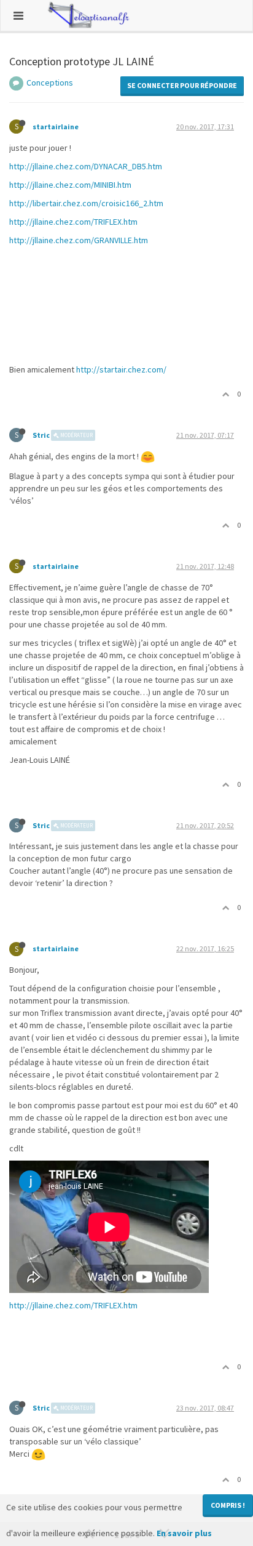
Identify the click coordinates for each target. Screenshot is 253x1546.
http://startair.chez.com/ (121, 369)
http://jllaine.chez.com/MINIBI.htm (70, 184)
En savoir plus (184, 1533)
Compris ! (228, 1505)
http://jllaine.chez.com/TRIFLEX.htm (73, 221)
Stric (41, 435)
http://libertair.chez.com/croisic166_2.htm (86, 203)
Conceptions (49, 82)
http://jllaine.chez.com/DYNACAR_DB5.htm (85, 166)
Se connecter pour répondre (182, 85)
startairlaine (56, 126)
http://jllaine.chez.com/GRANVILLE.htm (78, 240)
